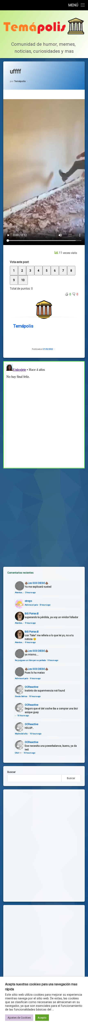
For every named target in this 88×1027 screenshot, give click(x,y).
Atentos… (19, 592)
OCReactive (31, 686)
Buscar (11, 772)
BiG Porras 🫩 (31, 613)
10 (23, 280)
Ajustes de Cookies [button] (19, 1017)
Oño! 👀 (18, 753)
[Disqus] (44, 414)
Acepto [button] (42, 1017)
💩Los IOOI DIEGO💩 (36, 583)
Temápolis (20, 81)
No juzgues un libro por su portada (30, 660)
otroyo (28, 601)
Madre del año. (21, 733)
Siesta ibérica (21, 696)
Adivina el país (31, 605)
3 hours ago (30, 592)
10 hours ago (35, 696)
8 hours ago (45, 605)
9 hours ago (30, 623)
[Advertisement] (44, 514)
